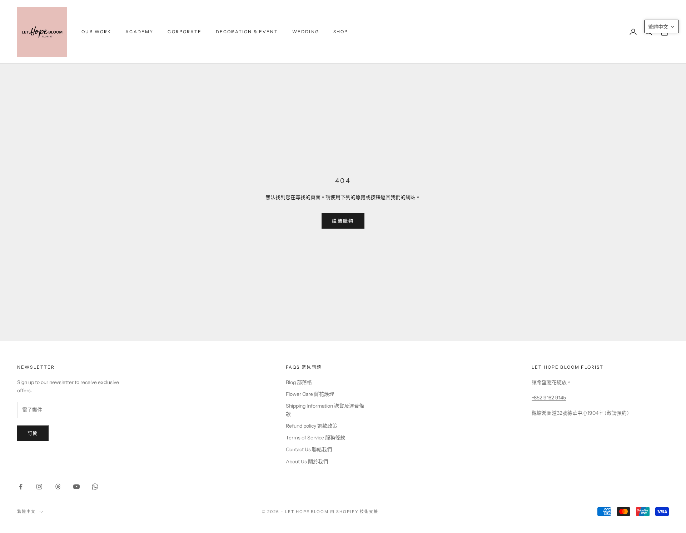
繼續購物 (343, 221)
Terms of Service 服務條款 (315, 437)
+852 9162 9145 (549, 397)
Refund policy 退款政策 (311, 426)
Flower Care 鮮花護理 (310, 394)
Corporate (184, 31)
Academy (139, 31)
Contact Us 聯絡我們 (309, 449)
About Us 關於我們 (307, 461)
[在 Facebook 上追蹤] (20, 486)
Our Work (96, 31)
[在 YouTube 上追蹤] (76, 486)
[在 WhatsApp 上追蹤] (95, 486)
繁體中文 (26, 511)
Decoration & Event (247, 31)
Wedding (305, 31)
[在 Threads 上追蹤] (57, 486)
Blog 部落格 (299, 382)
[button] (661, 26)
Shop (340, 31)
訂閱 (33, 433)
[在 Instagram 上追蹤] (39, 486)
